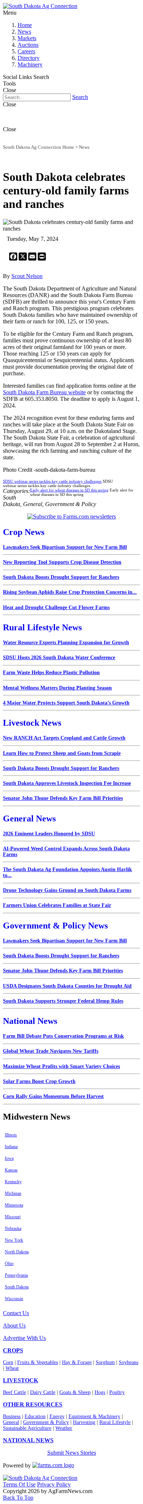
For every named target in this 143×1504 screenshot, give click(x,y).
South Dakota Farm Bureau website (44, 392)
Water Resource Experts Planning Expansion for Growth (66, 642)
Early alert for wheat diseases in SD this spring (69, 490)
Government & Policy (46, 1422)
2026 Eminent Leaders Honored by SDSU (49, 833)
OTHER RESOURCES (32, 1404)
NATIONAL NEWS (28, 1440)
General (11, 1422)
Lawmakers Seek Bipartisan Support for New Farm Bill (65, 547)
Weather (63, 1428)
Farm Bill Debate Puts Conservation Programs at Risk (63, 1036)
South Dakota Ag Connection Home (38, 147)
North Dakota (17, 1251)
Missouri (13, 1216)
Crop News (23, 532)
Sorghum (105, 1362)
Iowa (9, 1158)
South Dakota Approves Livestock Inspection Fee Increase (67, 783)
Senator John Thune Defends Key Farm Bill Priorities (63, 798)
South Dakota (17, 1287)
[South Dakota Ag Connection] (40, 6)
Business (12, 1416)
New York (14, 1240)
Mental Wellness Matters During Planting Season (57, 688)
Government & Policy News (55, 925)
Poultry (117, 1392)
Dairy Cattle (42, 1392)
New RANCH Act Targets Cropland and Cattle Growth (64, 738)
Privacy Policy (54, 1484)
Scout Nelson (27, 276)
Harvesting (84, 1422)
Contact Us (16, 1313)
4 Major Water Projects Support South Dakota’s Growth (66, 703)
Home (25, 25)
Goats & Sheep (75, 1392)
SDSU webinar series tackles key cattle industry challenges (52, 481)
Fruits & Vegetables (37, 1362)
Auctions (28, 45)
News (24, 32)
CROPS (13, 1350)
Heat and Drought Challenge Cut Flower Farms (56, 607)
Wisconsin (14, 1298)
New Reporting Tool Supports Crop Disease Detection (62, 562)
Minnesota (14, 1205)
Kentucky (13, 1181)
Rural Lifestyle (115, 1422)
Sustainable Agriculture (27, 1428)
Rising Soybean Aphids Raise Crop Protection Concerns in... (70, 592)
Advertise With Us (24, 1338)
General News (29, 818)
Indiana (11, 1146)
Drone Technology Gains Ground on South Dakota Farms (67, 890)
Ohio (9, 1263)
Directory (29, 58)
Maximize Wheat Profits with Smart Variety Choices (61, 1066)
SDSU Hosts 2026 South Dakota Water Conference (59, 657)
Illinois (11, 1135)
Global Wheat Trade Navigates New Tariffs (50, 1051)
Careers (26, 51)
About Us (14, 1325)
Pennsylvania (16, 1275)
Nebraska (13, 1228)
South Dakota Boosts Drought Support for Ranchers (61, 577)
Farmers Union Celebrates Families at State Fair (57, 905)
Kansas (11, 1170)
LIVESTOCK (20, 1380)
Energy (57, 1416)
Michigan (13, 1193)
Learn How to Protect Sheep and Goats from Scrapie (62, 753)
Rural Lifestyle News (42, 627)
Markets (27, 38)
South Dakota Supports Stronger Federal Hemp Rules (63, 1001)
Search (80, 97)
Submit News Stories (71, 1453)
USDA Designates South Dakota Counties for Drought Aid (67, 986)
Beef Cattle (14, 1392)
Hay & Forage (77, 1362)
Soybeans (128, 1362)
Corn (8, 1362)
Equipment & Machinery (94, 1416)
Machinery (30, 64)
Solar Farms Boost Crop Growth (39, 1081)
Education (35, 1416)
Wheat (12, 1368)
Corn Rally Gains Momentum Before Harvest (53, 1096)
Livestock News (32, 723)
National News (30, 1021)
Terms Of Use (19, 1484)
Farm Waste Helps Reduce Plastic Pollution (51, 672)
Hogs (100, 1392)
